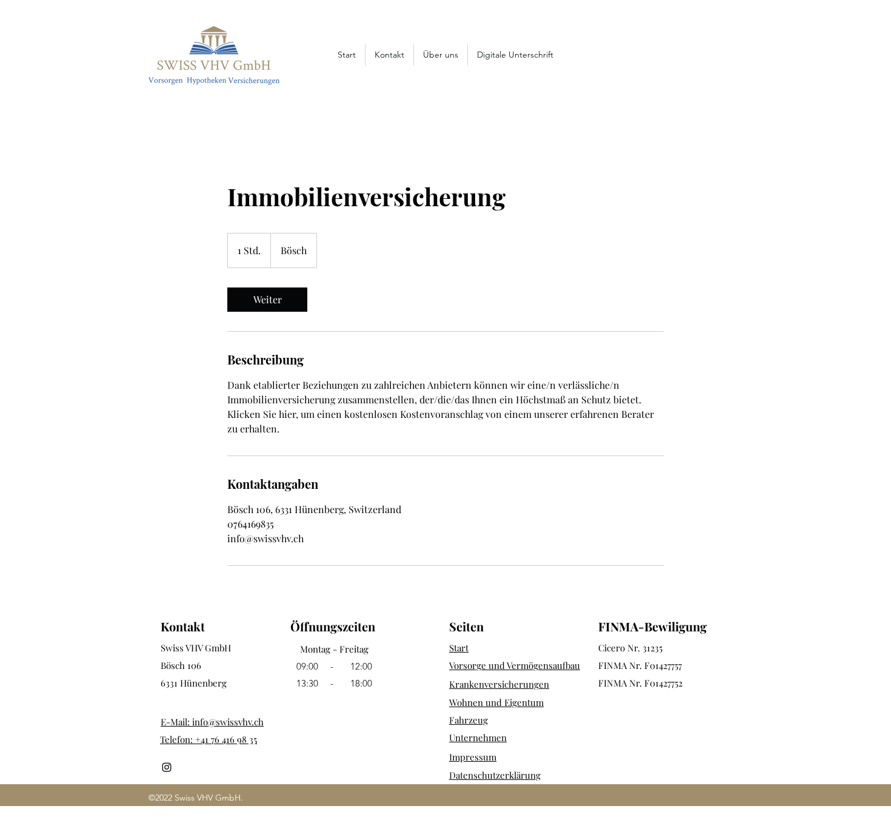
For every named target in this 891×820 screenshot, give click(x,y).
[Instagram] (167, 767)
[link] (267, 299)
